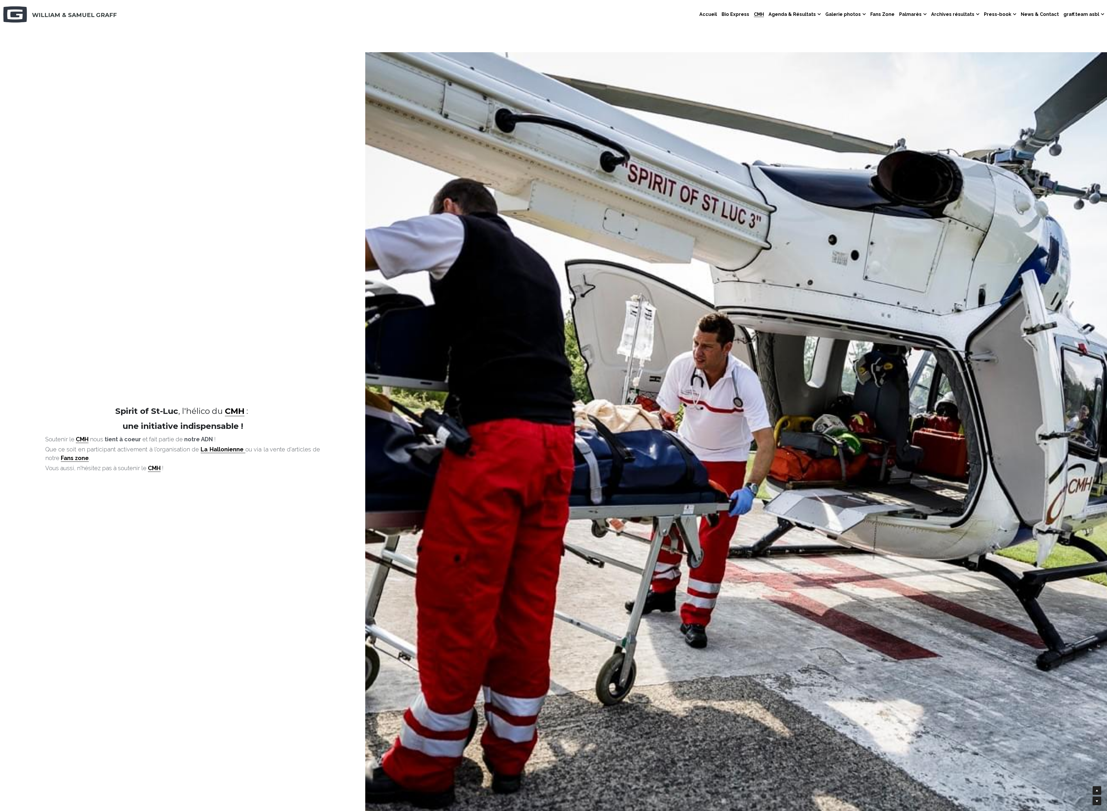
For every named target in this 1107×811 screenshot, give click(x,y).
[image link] (15, 14)
